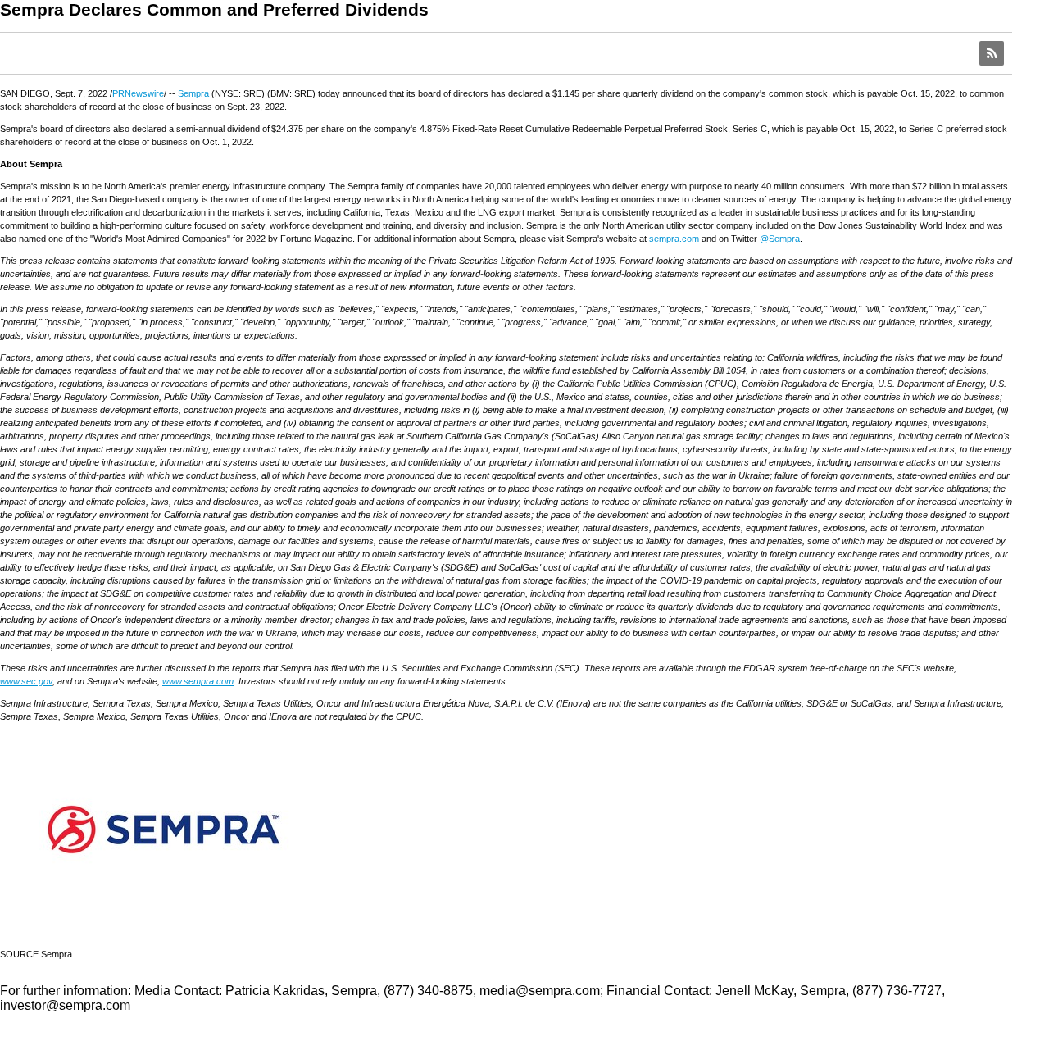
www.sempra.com (198, 681)
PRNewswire (138, 93)
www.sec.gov (26, 681)
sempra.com (674, 238)
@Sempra (780, 238)
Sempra (193, 93)
